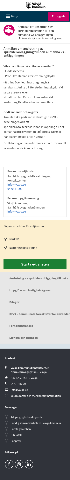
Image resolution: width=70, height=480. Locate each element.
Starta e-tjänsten (35, 264)
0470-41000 (14, 189)
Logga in (59, 16)
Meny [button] (11, 16)
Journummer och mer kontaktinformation (36, 396)
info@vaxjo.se (16, 184)
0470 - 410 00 (18, 384)
